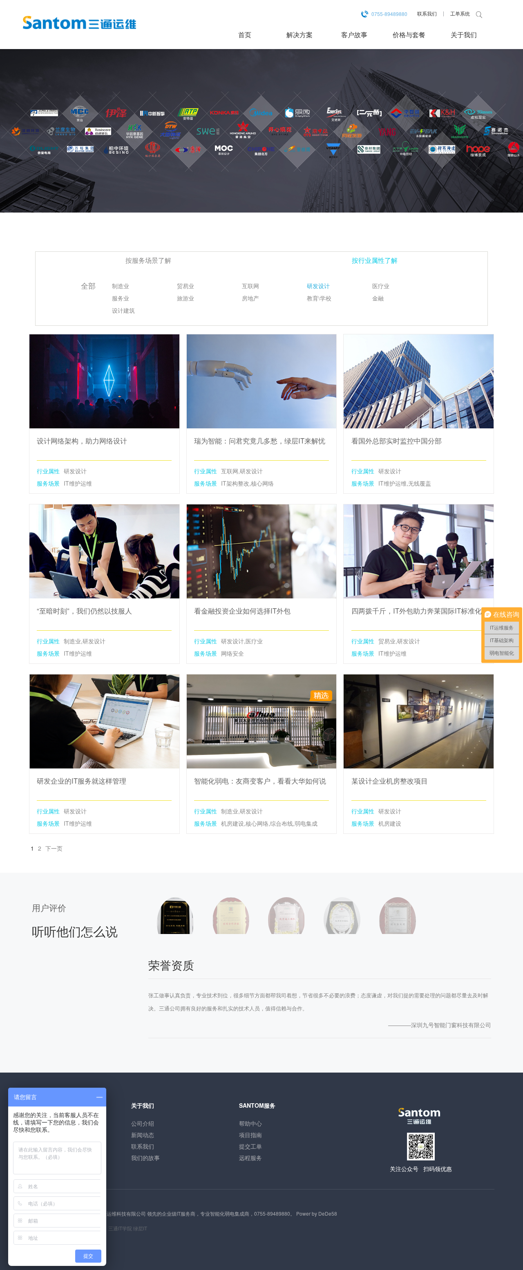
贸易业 (185, 286)
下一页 (54, 848)
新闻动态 (142, 1135)
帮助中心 (250, 1123)
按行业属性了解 (375, 260)
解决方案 (299, 34)
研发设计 (318, 286)
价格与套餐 (409, 34)
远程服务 (250, 1158)
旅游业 (185, 299)
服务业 (120, 299)
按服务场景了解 (148, 260)
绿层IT (140, 1228)
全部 (88, 286)
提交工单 (250, 1146)
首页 (244, 34)
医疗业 (380, 286)
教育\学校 (319, 299)
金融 (378, 299)
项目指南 (250, 1135)
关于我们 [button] (464, 34)
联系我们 (427, 13)
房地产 (250, 299)
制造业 (120, 286)
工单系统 (460, 13)
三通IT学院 (120, 1228)
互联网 (250, 286)
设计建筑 (123, 311)
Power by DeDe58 (316, 1213)
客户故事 (354, 34)
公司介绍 (142, 1123)
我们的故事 (145, 1158)
